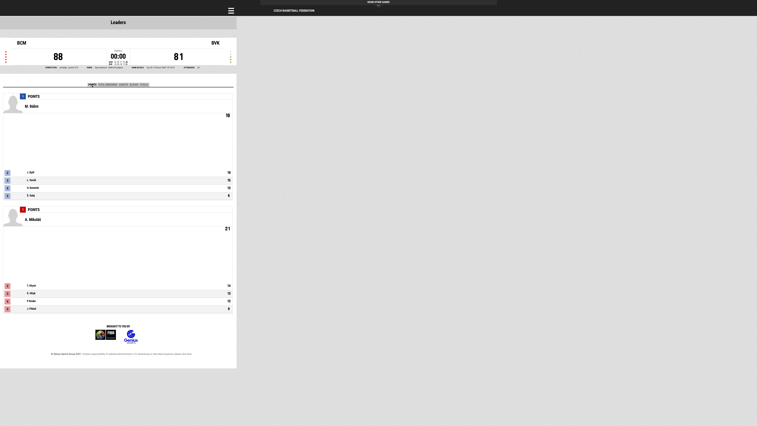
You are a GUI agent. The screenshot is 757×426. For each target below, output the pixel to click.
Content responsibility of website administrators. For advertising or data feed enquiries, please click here (136, 354)
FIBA (105, 337)
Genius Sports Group (131, 337)
